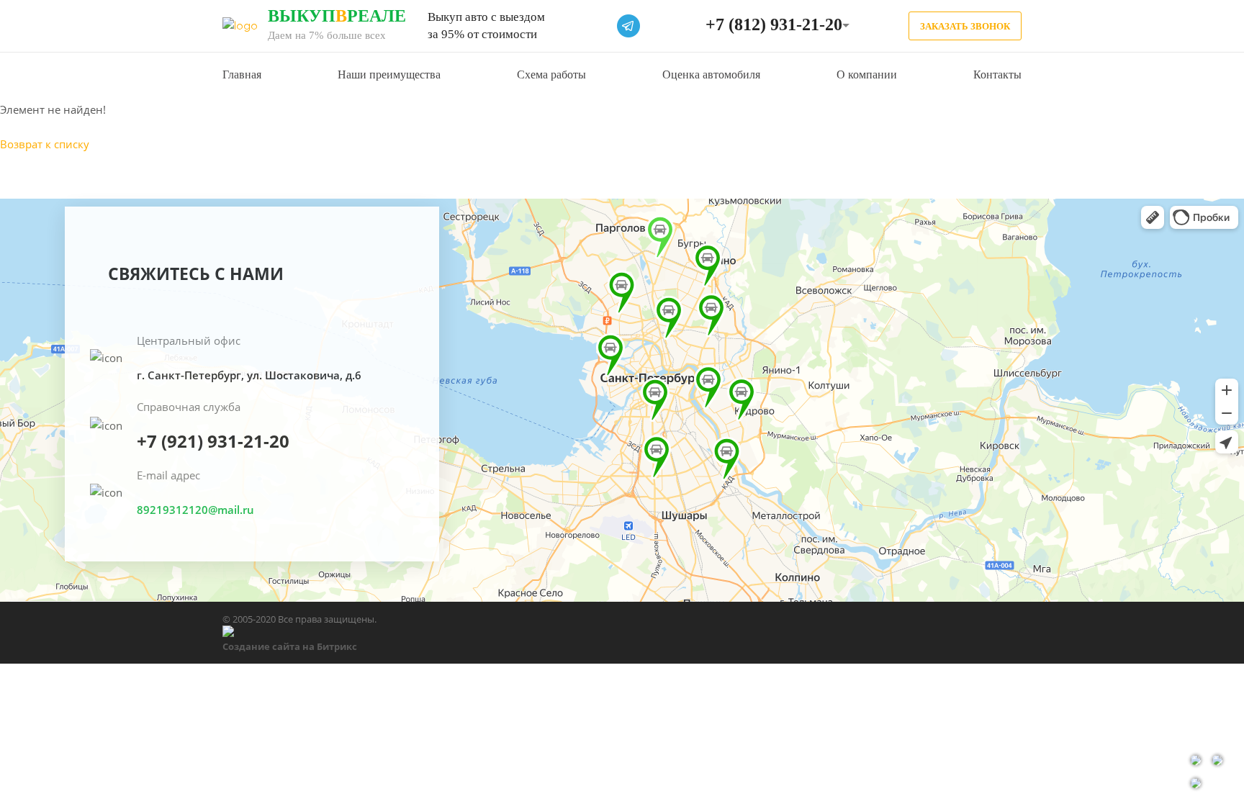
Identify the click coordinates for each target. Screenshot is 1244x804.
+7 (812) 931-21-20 (774, 24)
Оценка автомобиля (711, 74)
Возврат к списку (44, 144)
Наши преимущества (389, 74)
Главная (241, 74)
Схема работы (551, 74)
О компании (867, 74)
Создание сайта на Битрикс (289, 646)
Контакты (997, 74)
